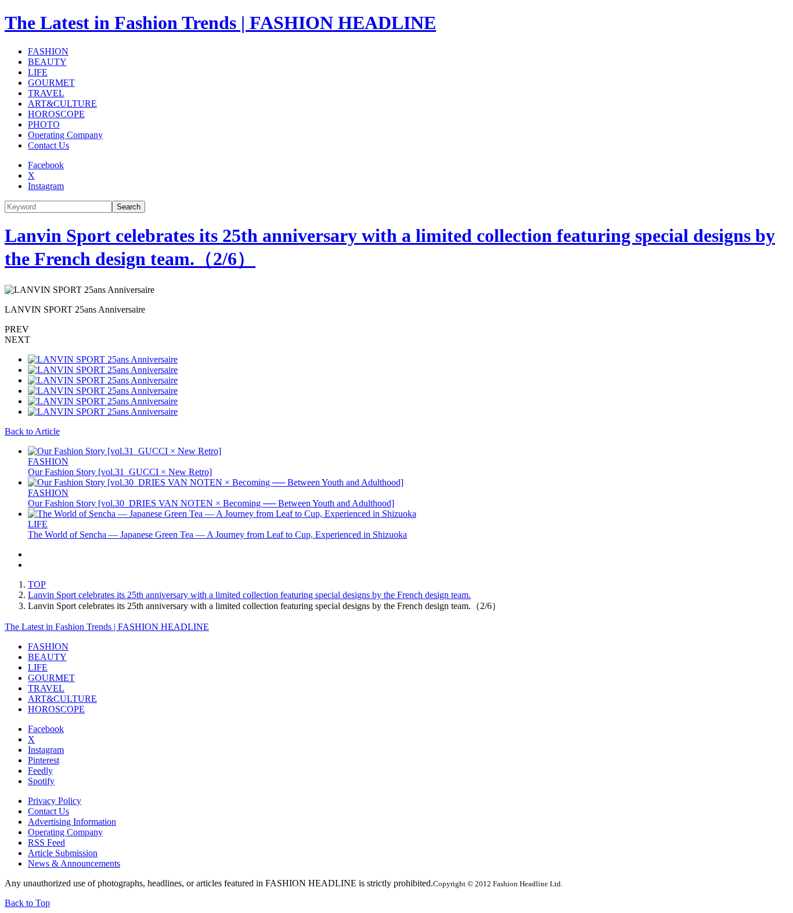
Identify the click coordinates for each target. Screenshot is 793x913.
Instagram (46, 186)
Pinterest (43, 760)
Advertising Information (72, 822)
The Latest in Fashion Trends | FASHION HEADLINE (220, 22)
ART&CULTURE (62, 103)
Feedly (40, 771)
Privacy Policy (54, 801)
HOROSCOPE (56, 114)
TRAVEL (46, 93)
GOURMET (51, 83)
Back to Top (27, 903)
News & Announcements (74, 863)
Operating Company (65, 135)
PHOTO (44, 124)
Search (128, 206)
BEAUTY (47, 62)
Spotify (41, 781)
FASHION (48, 51)
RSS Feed (46, 842)
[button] (396, 329)
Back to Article (32, 431)
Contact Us (48, 145)
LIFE (38, 72)
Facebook (46, 165)
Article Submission (63, 853)
